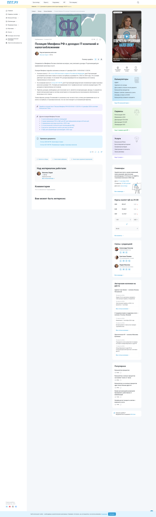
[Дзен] (13, 507)
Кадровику (56, 2)
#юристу (69, 6)
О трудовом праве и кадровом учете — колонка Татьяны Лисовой (126, 314)
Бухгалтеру (36, 2)
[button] (126, 36)
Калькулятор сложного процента (125, 97)
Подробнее (104, 514)
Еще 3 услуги (119, 157)
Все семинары (119, 191)
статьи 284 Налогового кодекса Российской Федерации (67, 73)
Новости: (34, 6)
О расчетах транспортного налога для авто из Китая (57, 127)
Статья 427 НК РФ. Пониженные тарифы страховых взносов (58, 145)
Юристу (46, 2)
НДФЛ (116, 82)
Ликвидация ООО (120, 124)
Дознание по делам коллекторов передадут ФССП (53, 6)
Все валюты (118, 235)
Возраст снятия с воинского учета (125, 92)
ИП (64, 2)
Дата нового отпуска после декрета (125, 87)
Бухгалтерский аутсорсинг (123, 144)
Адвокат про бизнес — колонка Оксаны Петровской (127, 290)
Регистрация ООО (120, 115)
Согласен (111, 514)
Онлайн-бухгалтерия (121, 147)
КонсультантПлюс (120, 142)
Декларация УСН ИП (121, 122)
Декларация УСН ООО (121, 119)
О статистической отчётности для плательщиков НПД (57, 125)
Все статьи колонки (122, 309)
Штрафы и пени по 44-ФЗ (122, 95)
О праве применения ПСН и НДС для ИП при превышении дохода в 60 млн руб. (65, 121)
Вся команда (119, 275)
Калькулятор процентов (122, 90)
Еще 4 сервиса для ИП (121, 130)
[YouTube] (10, 507)
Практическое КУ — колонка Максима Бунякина (126, 335)
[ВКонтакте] (16, 507)
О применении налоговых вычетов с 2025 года (55, 123)
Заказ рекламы (119, 152)
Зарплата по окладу (121, 85)
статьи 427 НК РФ (56, 83)
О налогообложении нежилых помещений (54, 119)
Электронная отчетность (122, 149)
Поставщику (73, 2)
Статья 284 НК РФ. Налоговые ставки (51, 142)
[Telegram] (7, 507)
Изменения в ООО (120, 117)
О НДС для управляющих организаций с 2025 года (56, 129)
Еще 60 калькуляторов (122, 103)
